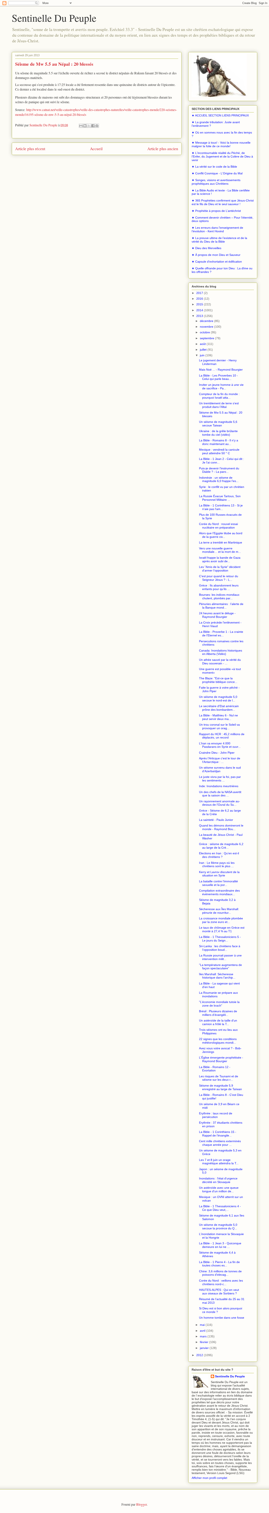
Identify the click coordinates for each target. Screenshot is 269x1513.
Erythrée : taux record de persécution (215, 1115)
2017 (200, 293)
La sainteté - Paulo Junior (216, 819)
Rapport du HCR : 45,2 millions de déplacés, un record (221, 735)
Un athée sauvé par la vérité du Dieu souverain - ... (220, 661)
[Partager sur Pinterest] (97, 126)
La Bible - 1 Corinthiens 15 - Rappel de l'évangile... (217, 1133)
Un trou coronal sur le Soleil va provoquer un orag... (219, 726)
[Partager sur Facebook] (93, 126)
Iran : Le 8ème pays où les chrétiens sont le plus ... (217, 864)
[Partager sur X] (89, 126)
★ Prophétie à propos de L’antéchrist (216, 210)
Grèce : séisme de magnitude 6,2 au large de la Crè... (221, 845)
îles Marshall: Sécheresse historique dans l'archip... (217, 975)
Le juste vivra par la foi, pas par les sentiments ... (220, 778)
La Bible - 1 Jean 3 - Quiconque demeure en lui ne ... (220, 1245)
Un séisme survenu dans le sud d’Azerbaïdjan (220, 769)
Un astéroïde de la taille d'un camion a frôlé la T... (218, 1022)
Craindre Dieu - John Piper (217, 752)
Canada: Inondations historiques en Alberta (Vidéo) (220, 652)
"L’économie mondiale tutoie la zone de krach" (219, 1003)
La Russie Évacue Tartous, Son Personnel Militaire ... (220, 497)
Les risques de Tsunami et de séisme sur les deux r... (218, 1078)
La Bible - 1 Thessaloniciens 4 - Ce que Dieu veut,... (220, 1208)
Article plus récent (30, 148)
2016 (200, 298)
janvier (205, 1348)
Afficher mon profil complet (209, 1478)
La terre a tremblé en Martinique (220, 542)
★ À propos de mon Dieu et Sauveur (216, 254)
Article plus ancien (162, 148)
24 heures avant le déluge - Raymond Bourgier (217, 615)
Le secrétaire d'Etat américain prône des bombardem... (219, 707)
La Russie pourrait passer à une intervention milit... (220, 957)
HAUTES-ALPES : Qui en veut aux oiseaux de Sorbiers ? (219, 1291)
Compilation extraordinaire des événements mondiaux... (219, 892)
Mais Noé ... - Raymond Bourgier (221, 369)
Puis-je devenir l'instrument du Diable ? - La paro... (219, 470)
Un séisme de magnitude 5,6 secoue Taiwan (218, 423)
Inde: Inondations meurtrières (218, 786)
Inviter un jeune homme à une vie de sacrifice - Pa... (221, 386)
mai (203, 1324)
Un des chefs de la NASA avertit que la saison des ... (220, 793)
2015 (200, 304)
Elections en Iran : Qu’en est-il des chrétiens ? (219, 855)
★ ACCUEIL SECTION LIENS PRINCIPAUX (220, 115)
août (203, 344)
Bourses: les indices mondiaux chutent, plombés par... (219, 596)
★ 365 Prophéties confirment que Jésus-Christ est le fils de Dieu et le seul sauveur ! (223, 202)
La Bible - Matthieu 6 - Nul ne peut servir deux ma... (218, 717)
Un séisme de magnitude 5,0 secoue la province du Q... (218, 1226)
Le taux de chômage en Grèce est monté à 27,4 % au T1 (221, 929)
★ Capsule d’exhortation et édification (217, 261)
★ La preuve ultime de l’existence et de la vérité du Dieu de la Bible (219, 239)
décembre (207, 321)
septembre (207, 338)
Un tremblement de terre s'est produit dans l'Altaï (219, 405)
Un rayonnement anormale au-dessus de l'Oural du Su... (219, 803)
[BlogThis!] (85, 126)
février (204, 1342)
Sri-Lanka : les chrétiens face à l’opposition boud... (219, 947)
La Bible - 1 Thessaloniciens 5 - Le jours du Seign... (220, 938)
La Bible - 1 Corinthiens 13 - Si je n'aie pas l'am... (221, 507)
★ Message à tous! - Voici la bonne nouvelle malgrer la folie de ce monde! (221, 144)
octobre (205, 332)
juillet (203, 349)
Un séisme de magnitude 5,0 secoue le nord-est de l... (218, 698)
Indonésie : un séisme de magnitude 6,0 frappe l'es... (219, 479)
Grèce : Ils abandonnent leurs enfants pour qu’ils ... (219, 587)
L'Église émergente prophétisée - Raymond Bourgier (221, 1059)
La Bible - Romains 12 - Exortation (214, 1068)
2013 (200, 316)
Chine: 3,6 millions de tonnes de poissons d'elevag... (220, 1273)
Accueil (96, 148)
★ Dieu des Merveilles (206, 248)
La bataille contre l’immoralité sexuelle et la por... (218, 883)
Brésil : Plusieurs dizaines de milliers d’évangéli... (218, 1013)
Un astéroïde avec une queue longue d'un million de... (219, 1189)
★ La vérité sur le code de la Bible (214, 166)
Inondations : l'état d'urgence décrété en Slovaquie (218, 1180)
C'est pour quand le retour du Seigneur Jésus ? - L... (218, 577)
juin (202, 355)
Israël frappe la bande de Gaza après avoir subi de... (219, 559)
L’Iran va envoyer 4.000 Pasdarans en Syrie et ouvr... (220, 745)
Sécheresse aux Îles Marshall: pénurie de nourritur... (219, 910)
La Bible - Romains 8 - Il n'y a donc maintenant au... (218, 442)
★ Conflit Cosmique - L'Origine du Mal (217, 173)
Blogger (141, 1504)
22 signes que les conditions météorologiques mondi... (218, 1040)
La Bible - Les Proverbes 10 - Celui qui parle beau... (218, 377)
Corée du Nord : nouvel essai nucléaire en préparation (218, 525)
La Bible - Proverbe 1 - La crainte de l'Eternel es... (221, 633)
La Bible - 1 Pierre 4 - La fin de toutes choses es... (219, 1263)
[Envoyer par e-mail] (81, 126)
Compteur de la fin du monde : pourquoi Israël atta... (219, 395)
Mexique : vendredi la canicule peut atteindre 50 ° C (219, 451)
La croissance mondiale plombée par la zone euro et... (221, 920)
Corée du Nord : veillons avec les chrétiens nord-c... (221, 1282)
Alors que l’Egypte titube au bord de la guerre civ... (220, 534)
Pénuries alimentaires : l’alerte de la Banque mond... (221, 605)
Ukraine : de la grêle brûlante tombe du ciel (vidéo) (218, 432)
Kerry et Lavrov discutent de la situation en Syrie (219, 873)
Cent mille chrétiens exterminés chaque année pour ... (220, 1142)
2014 (200, 310)
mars (203, 1336)
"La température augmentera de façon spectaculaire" (220, 966)
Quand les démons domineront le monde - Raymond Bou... (221, 827)
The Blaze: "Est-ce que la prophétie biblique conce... (218, 680)
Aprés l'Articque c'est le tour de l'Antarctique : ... (219, 760)
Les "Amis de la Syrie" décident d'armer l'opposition (219, 568)
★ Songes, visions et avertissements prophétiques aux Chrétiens (216, 181)
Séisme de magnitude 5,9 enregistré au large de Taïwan (220, 1087)
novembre (207, 326)
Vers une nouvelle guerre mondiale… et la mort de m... (220, 550)
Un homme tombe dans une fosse (221, 1317)
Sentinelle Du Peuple (54, 17)
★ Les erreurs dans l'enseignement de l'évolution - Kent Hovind (217, 229)
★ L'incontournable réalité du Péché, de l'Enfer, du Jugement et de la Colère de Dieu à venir (222, 156)
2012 (200, 1355)
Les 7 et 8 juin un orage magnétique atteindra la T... (219, 1161)
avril (203, 1330)
